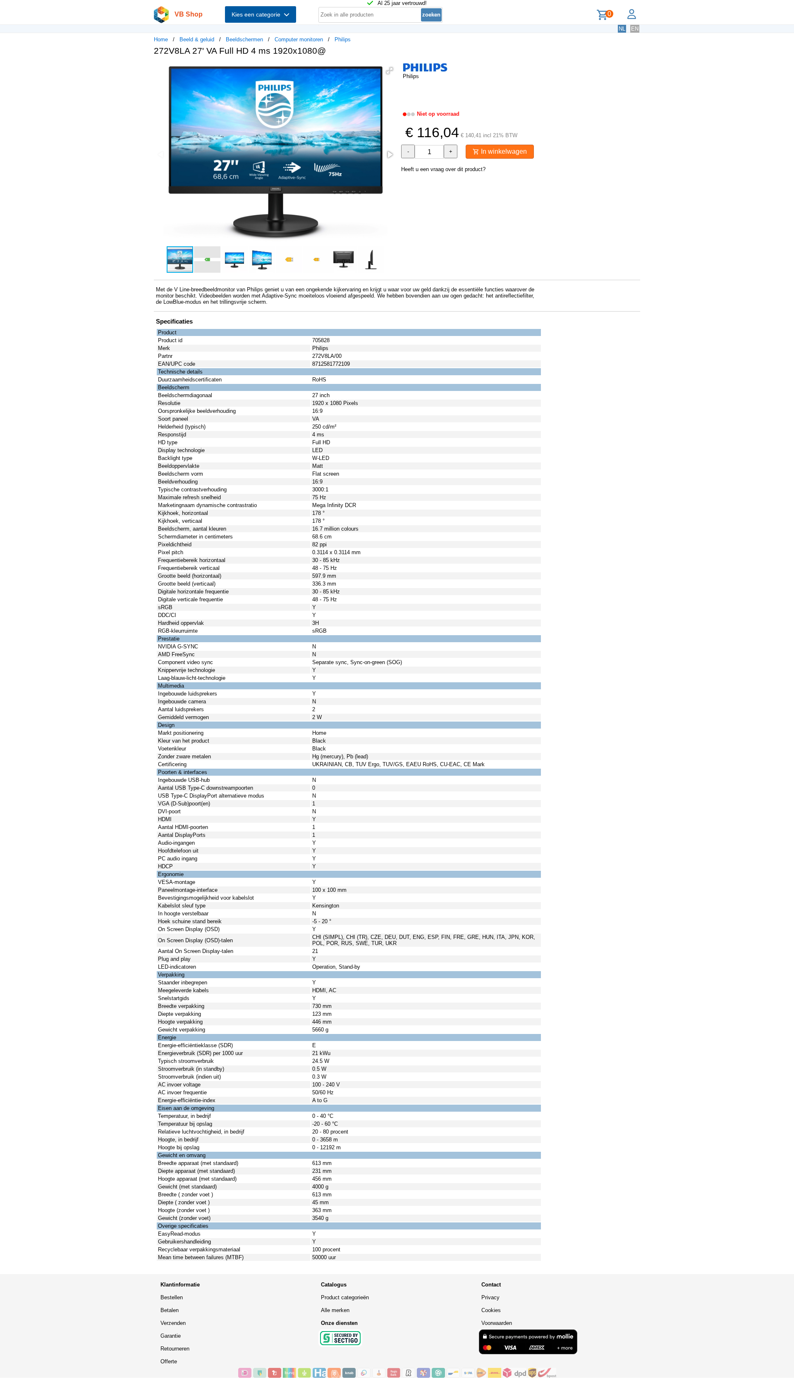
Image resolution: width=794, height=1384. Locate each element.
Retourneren (174, 1349)
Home (161, 39)
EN (635, 29)
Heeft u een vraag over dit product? (443, 169)
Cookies (491, 1310)
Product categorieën (345, 1297)
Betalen (169, 1310)
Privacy (490, 1297)
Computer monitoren (299, 39)
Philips (343, 39)
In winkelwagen (503, 151)
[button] (389, 70)
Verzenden (173, 1323)
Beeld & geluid (196, 39)
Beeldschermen (244, 39)
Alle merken (335, 1310)
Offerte (168, 1361)
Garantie (170, 1336)
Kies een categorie (258, 14)
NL (622, 29)
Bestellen (171, 1297)
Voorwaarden (496, 1323)
